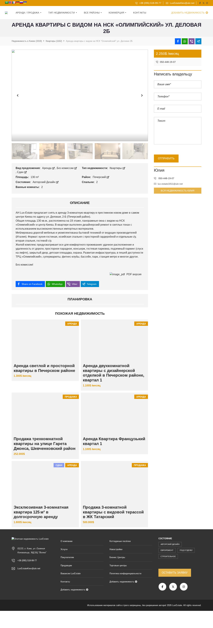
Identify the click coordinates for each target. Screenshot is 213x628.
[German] (17, 2)
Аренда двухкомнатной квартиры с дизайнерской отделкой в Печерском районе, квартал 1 (113, 372)
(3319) (27, 41)
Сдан (20, 172)
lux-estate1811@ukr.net (170, 183)
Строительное (168, 556)
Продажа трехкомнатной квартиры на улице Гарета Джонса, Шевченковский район (45, 444)
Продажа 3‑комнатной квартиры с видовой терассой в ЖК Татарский (113, 512)
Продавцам (66, 565)
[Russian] (21, 2)
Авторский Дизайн (44, 182)
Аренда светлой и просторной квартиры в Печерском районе (44, 368)
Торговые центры (118, 565)
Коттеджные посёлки (120, 541)
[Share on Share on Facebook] (178, 41)
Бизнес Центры (117, 557)
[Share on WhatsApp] (185, 41)
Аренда (47, 168)
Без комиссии (65, 168)
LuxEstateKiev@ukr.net (181, 3)
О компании (66, 541)
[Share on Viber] (192, 41)
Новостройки (115, 549)
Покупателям (67, 557)
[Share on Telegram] (198, 41)
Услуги (64, 549)
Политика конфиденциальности (125, 573)
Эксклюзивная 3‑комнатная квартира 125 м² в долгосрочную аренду (41, 512)
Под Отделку (186, 550)
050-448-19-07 (167, 62)
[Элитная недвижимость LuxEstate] (6, 12)
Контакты (65, 581)
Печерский (99, 177)
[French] (14, 2)
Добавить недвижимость (188, 12)
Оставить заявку (175, 572)
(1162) (54, 41)
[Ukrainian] (25, 2)
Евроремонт (167, 550)
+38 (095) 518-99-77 (150, 3)
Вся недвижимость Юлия (177, 190)
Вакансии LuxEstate (71, 573)
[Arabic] (6, 2)
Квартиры (116, 168)
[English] (10, 2)
